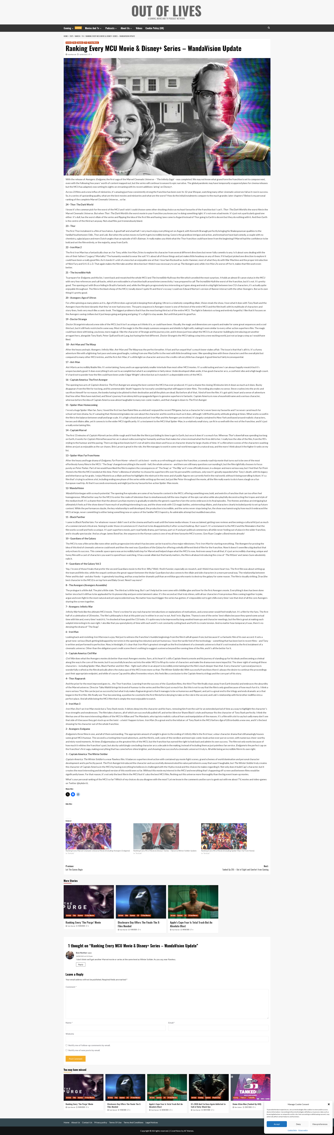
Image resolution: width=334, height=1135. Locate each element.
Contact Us (87, 1122)
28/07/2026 (206, 1110)
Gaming (72, 28)
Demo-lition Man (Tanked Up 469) (247, 1104)
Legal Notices (151, 1122)
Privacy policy (303, 1130)
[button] (328, 1104)
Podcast (243, 1098)
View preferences (319, 1124)
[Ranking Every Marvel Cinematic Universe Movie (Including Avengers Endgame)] (98, 836)
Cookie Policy (292, 1130)
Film (74, 43)
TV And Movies (93, 43)
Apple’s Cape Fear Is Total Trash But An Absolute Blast (191, 924)
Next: (245, 868)
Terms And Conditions (133, 1122)
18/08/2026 (81, 926)
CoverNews (175, 1131)
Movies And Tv (92, 28)
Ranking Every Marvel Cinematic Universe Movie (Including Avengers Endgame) (98, 851)
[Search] (268, 27)
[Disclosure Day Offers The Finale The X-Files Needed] (141, 902)
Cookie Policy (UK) (154, 28)
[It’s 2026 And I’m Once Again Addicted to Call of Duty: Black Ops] (209, 1087)
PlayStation (216, 1098)
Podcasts (109, 28)
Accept (277, 1124)
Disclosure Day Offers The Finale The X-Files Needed (139, 924)
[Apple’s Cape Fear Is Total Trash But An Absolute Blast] (193, 902)
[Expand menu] (72, 28)
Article (68, 43)
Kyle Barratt (72, 54)
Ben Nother (81, 952)
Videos (139, 28)
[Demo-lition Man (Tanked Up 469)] (250, 1087)
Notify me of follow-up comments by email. (89, 1045)
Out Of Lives (166, 10)
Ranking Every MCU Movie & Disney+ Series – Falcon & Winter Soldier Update (164, 851)
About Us (125, 28)
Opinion (80, 43)
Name (69, 1022)
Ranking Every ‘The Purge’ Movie (83, 922)
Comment (71, 987)
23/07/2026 (248, 1107)
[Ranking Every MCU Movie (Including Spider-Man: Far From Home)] (233, 836)
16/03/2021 (83, 54)
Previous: (74, 868)
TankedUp (251, 1098)
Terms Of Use (115, 1122)
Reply (80, 964)
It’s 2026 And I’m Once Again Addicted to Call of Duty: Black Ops (208, 1105)
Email (171, 1022)
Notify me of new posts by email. (84, 1050)
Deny (298, 1124)
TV (86, 43)
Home (66, 1122)
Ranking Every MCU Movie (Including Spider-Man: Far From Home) (227, 851)
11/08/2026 (133, 930)
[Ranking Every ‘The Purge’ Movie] (89, 902)
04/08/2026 (186, 930)
